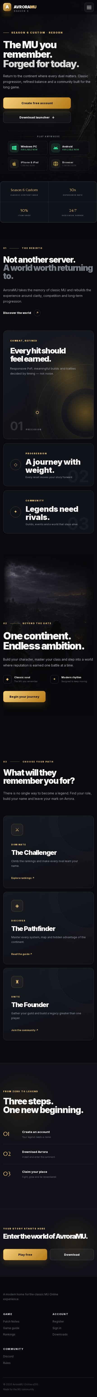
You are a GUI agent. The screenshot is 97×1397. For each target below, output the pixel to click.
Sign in (57, 1328)
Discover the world (21, 313)
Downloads (60, 1334)
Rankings (9, 1334)
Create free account (37, 103)
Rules (7, 1363)
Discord (8, 1356)
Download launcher (37, 117)
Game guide (11, 1328)
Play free (25, 1254)
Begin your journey (24, 696)
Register (58, 1321)
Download (72, 1254)
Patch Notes (11, 1321)
